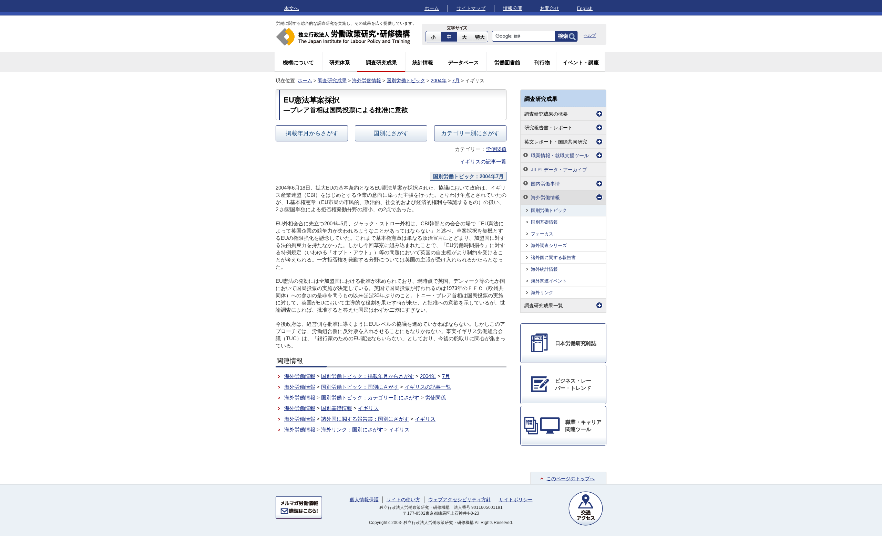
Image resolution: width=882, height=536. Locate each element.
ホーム (431, 8)
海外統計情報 (544, 269)
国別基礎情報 (336, 408)
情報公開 (512, 8)
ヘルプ (590, 35)
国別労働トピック (406, 80)
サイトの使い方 (403, 499)
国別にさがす (391, 133)
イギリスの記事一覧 (483, 161)
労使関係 (496, 149)
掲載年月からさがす (312, 133)
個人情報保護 (364, 499)
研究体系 (339, 62)
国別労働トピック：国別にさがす (360, 387)
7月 (456, 80)
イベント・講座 (581, 62)
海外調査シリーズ (549, 245)
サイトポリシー (516, 499)
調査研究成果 (381, 62)
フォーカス (542, 233)
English (585, 8)
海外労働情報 (366, 80)
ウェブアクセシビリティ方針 (459, 499)
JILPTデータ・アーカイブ (559, 169)
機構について (298, 62)
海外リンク (542, 292)
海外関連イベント (549, 280)
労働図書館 (507, 62)
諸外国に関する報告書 (553, 257)
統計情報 (422, 62)
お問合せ (549, 8)
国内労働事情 (545, 183)
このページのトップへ (570, 478)
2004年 (439, 80)
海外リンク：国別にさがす (352, 429)
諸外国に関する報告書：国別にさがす (365, 419)
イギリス (368, 408)
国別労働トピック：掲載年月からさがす (367, 376)
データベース (463, 62)
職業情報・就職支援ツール (560, 155)
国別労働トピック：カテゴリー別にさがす (370, 397)
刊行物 (542, 62)
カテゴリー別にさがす (470, 133)
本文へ (291, 8)
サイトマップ (471, 8)
